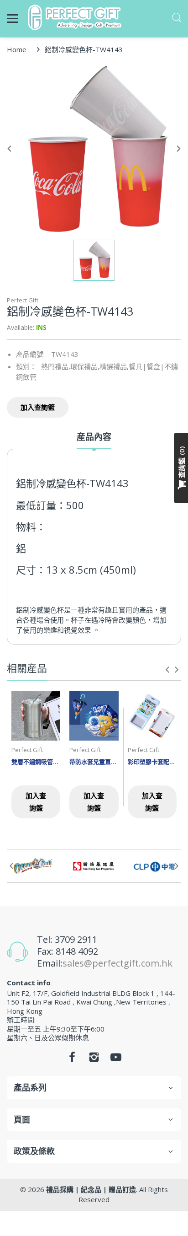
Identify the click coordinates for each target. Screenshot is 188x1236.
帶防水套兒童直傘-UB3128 (93, 762)
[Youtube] (115, 1059)
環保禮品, (84, 366)
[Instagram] (94, 1059)
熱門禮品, (55, 366)
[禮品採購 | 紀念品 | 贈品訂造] (76, 17)
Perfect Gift (22, 300)
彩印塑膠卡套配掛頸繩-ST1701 (152, 762)
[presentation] (167, 670)
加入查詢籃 (38, 407)
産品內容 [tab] (94, 437)
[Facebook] (72, 1059)
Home (16, 49)
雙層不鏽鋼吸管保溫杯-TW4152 (35, 762)
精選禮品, (114, 366)
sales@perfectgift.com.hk (117, 963)
